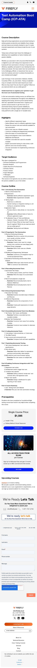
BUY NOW (18, 469)
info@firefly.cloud (18, 611)
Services (18, 645)
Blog (18, 648)
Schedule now (18, 427)
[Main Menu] (32, 8)
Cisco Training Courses (18, 643)
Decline (19, 664)
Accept (20, 660)
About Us (18, 637)
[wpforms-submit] (29, 630)
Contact (4, 482)
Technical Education (18, 640)
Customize (19, 662)
